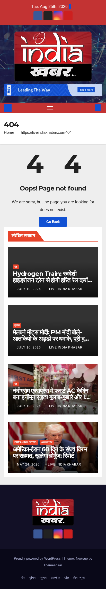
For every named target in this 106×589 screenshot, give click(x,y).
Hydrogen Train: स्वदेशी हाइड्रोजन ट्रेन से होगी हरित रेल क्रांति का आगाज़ (52, 280)
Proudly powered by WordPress (38, 558)
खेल (66, 577)
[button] (90, 107)
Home (9, 132)
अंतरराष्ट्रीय (46, 442)
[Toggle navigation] (50, 108)
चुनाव (43, 577)
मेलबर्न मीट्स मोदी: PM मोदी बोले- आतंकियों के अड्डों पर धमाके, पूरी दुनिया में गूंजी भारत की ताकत (53, 338)
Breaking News (25, 442)
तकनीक (55, 577)
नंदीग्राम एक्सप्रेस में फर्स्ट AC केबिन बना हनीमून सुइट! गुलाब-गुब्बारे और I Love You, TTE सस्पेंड (50, 397)
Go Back (53, 222)
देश (15, 266)
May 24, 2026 (29, 464)
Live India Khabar (66, 289)
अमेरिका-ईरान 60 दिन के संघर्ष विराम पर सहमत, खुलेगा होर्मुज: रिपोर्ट (50, 452)
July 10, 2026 (29, 289)
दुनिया (17, 325)
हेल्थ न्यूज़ (79, 577)
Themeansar (52, 565)
